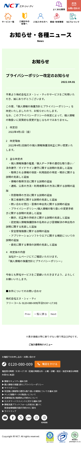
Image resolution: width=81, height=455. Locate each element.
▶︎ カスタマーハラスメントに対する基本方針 (22, 401)
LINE (28, 417)
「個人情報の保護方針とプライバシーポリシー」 (43, 106)
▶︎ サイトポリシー (10, 387)
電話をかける (49, 364)
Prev (27, 314)
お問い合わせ (74, 8)
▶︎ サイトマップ (9, 411)
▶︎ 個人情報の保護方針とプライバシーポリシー (23, 384)
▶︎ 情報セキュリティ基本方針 (15, 381)
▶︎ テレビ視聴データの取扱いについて (19, 394)
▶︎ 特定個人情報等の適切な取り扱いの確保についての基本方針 (29, 391)
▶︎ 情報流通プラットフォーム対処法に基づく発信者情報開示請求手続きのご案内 (22, 406)
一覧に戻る (40, 314)
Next (53, 314)
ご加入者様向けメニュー (40, 344)
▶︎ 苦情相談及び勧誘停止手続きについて (20, 397)
